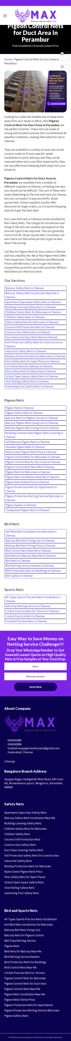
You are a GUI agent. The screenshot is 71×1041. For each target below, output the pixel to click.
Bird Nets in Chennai (17, 561)
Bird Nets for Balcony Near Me (22, 951)
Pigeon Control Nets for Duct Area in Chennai (32, 462)
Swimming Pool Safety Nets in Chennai (29, 386)
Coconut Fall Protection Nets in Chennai (29, 327)
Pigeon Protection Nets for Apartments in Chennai (31, 489)
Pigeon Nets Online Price (19, 1000)
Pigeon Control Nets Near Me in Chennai (29, 467)
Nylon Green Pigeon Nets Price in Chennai (30, 452)
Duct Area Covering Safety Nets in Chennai (31, 337)
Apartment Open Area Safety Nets (25, 812)
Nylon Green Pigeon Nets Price (23, 871)
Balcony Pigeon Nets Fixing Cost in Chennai (31, 423)
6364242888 (14, 740)
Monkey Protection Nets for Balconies (27, 866)
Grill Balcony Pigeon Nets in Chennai (27, 442)
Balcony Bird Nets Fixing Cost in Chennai (29, 540)
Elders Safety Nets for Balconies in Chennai (31, 322)
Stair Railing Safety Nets (19, 888)
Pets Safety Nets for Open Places (24, 877)
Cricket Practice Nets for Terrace (24, 973)
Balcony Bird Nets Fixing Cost (22, 930)
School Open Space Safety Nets (24, 882)
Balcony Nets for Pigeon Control (24, 935)
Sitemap (9, 761)
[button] (5, 15)
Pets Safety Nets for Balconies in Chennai (30, 371)
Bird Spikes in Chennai (19, 576)
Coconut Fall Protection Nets (22, 839)
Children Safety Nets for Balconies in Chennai (33, 312)
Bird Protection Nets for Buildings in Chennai (32, 571)
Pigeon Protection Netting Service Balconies (31, 1010)
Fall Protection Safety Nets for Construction (31, 855)
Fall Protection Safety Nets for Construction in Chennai (34, 344)
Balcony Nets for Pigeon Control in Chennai (31, 418)
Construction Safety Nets (20, 845)
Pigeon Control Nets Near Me (22, 989)
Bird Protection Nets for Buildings (25, 962)
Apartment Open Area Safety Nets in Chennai (33, 302)
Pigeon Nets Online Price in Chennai (27, 482)
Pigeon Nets (11, 946)
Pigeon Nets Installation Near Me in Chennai (32, 477)
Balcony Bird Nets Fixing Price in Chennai (30, 545)
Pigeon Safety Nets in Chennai (23, 413)
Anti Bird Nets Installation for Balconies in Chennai (31, 533)
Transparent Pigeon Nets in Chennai (27, 510)
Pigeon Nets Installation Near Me (24, 994)
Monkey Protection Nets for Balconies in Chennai (35, 356)
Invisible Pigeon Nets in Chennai (25, 447)
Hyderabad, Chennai (20, 752)
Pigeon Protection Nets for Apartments (28, 1005)
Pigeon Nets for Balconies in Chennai (27, 472)
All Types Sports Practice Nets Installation (30, 919)
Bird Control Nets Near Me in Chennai (28, 551)
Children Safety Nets (17, 834)
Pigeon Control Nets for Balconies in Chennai (32, 457)
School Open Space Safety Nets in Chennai (31, 376)
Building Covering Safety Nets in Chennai (30, 307)
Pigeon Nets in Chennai (19, 408)
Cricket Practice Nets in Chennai (25, 616)
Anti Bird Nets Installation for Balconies (28, 924)
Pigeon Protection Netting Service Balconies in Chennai (34, 498)
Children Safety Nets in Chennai (24, 317)
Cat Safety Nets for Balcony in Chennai (28, 366)
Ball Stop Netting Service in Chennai (27, 606)
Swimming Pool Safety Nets (21, 893)
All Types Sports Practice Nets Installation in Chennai (32, 599)
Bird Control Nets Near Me (20, 967)
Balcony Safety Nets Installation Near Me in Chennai (32, 295)
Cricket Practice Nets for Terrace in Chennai (32, 611)
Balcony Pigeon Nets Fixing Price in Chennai (32, 428)
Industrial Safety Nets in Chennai (25, 351)
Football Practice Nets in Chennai (26, 621)
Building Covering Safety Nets (23, 823)
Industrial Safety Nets (18, 861)
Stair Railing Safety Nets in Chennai (27, 381)
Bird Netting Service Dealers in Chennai (29, 566)
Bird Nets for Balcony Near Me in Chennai (30, 556)
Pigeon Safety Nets (16, 1016)
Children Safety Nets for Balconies (25, 829)
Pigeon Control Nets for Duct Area (25, 983)
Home (8, 59)
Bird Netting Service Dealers (22, 957)
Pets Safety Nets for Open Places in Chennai (32, 361)
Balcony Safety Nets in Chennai (24, 288)
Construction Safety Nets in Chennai (27, 332)
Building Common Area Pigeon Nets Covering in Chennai (34, 435)
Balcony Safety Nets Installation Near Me (29, 818)
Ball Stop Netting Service (20, 941)
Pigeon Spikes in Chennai (20, 505)
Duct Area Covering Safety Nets (23, 850)
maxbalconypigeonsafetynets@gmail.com (33, 748)
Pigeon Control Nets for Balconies (25, 978)
